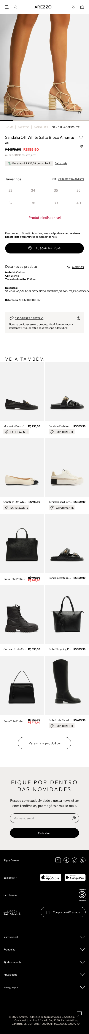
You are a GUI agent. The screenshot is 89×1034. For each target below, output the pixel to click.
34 (33, 190)
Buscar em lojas (48, 248)
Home (9, 127)
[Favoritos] (73, 7)
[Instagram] (58, 860)
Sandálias (41, 127)
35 (56, 190)
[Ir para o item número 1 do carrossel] (19, 120)
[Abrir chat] (79, 1014)
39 (56, 203)
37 (10, 203)
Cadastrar (44, 832)
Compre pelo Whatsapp (66, 912)
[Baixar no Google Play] (75, 877)
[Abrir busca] (15, 7)
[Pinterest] (83, 860)
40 (78, 203)
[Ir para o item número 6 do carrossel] (82, 120)
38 (33, 203)
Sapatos (23, 127)
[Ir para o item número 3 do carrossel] (44, 120)
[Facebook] (66, 860)
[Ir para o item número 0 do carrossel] (6, 120)
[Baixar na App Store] (50, 877)
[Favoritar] (81, 137)
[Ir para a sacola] (82, 7)
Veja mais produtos (45, 743)
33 (10, 190)
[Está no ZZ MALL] (12, 912)
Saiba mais (61, 163)
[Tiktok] (74, 860)
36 (78, 190)
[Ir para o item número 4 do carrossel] (57, 120)
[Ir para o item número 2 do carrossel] (31, 120)
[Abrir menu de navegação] (8, 6)
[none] (74, 818)
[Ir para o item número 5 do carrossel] (70, 120)
